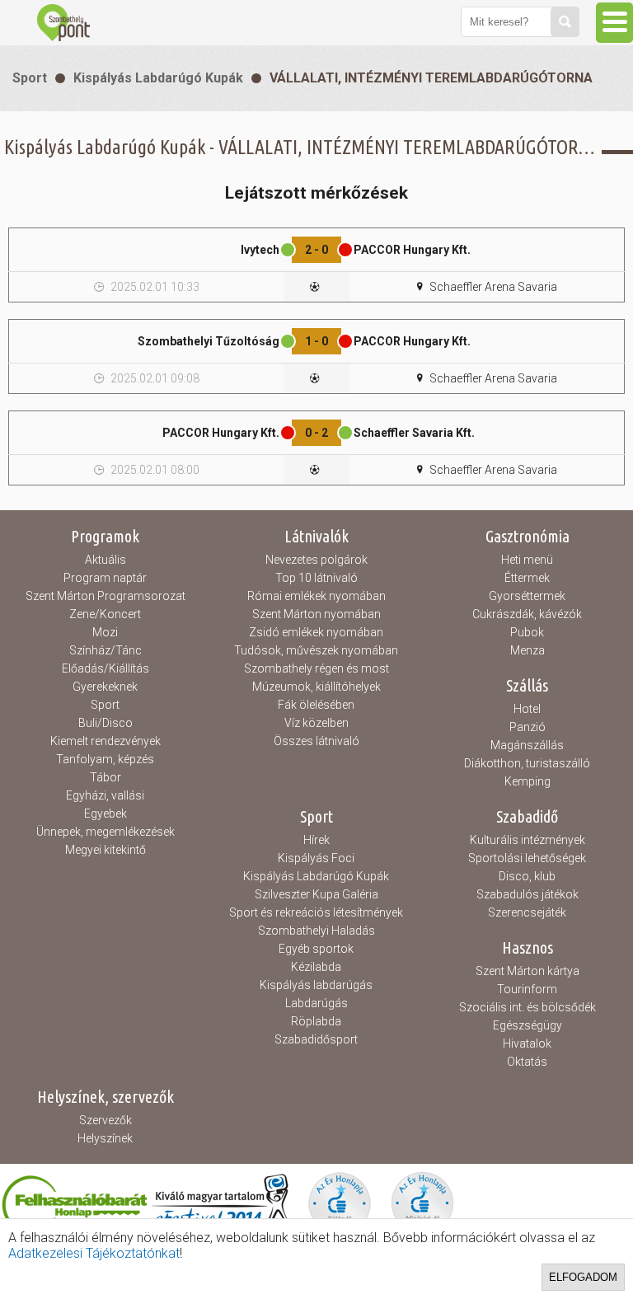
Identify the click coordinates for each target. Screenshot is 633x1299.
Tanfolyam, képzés (105, 759)
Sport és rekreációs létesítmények (316, 912)
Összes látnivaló (316, 741)
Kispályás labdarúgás (316, 985)
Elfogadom (583, 1277)
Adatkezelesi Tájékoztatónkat (94, 1253)
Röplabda (316, 1021)
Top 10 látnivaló (316, 577)
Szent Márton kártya (527, 971)
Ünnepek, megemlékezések (105, 831)
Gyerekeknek (105, 686)
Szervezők (105, 1120)
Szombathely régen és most (316, 668)
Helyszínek (105, 1138)
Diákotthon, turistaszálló (527, 763)
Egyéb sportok (316, 948)
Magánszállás (527, 745)
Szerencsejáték (527, 912)
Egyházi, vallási (105, 795)
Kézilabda (316, 966)
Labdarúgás (316, 1003)
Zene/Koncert (105, 614)
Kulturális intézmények (527, 839)
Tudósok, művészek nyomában (316, 650)
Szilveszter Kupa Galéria (316, 894)
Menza (527, 650)
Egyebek (105, 813)
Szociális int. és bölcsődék (527, 1007)
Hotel (527, 708)
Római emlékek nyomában (316, 596)
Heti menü (527, 559)
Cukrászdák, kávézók (527, 614)
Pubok (527, 632)
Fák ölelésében (316, 704)
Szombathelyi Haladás (316, 930)
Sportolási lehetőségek (527, 858)
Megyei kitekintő (105, 849)
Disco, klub (527, 876)
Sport (29, 78)
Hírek (316, 839)
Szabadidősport (316, 1039)
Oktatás (527, 1061)
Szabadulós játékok (527, 894)
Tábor (105, 777)
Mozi (105, 632)
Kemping (527, 781)
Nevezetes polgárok (316, 559)
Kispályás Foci (316, 858)
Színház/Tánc (105, 650)
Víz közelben (316, 722)
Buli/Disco (105, 722)
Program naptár (105, 577)
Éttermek (527, 577)
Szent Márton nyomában (316, 614)
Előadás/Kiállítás (105, 668)
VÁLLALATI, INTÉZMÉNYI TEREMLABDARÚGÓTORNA (431, 78)
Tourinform (527, 989)
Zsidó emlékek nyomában (316, 632)
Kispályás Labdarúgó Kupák (158, 78)
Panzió (527, 727)
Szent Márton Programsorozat (105, 596)
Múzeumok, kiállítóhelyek (316, 686)
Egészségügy (527, 1025)
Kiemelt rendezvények (105, 741)
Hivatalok (527, 1043)
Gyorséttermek (527, 596)
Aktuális (105, 559)
